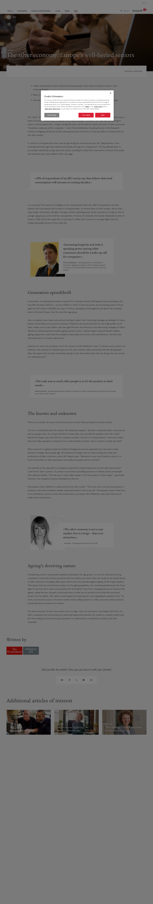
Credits (87, 107)
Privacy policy (98, 107)
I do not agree (86, 115)
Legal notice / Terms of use (52, 109)
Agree (102, 115)
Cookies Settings (51, 115)
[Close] (110, 93)
